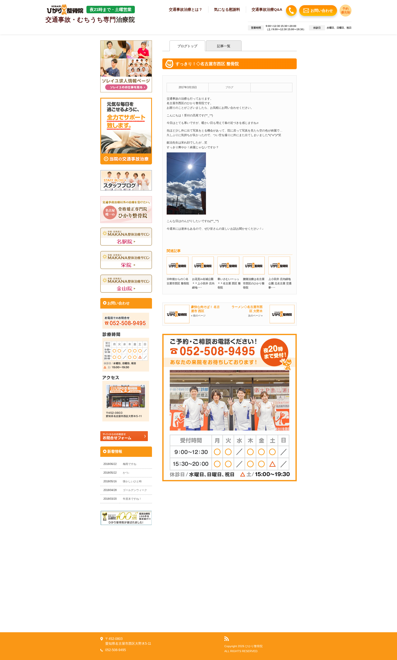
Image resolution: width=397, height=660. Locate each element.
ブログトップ (187, 46)
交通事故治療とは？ (185, 9)
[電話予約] (291, 10)
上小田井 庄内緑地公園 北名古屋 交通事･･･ (280, 283)
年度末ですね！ (132, 498)
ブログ (229, 87)
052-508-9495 (115, 650)
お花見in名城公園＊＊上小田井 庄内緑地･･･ (203, 283)
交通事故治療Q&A (267, 9)
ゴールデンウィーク (135, 490)
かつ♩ (127, 472)
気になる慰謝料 (227, 9)
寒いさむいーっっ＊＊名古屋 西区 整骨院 (229, 283)
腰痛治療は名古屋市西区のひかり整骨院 (253, 283)
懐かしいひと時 (132, 481)
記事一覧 (223, 46)
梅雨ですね (129, 464)
